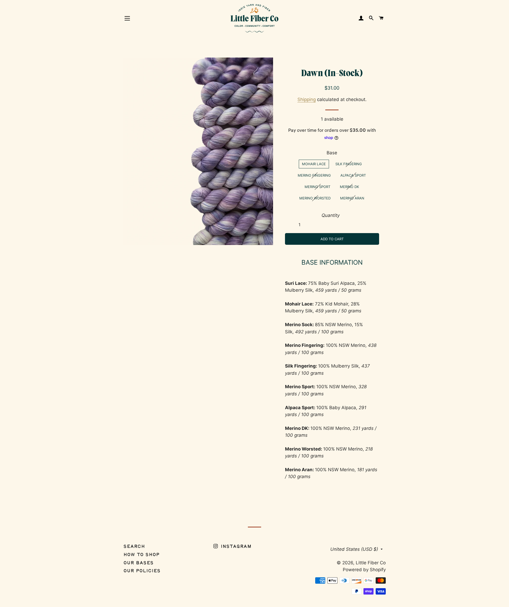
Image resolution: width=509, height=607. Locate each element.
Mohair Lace (314, 164)
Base (332, 152)
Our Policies (142, 571)
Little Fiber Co (371, 562)
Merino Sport (317, 187)
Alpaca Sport (353, 175)
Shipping (306, 99)
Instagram (235, 547)
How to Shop (141, 555)
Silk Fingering (348, 164)
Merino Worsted (315, 198)
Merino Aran (352, 198)
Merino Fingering (314, 175)
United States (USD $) (354, 549)
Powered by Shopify (364, 569)
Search (134, 547)
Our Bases (138, 563)
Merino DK (349, 187)
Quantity (331, 215)
